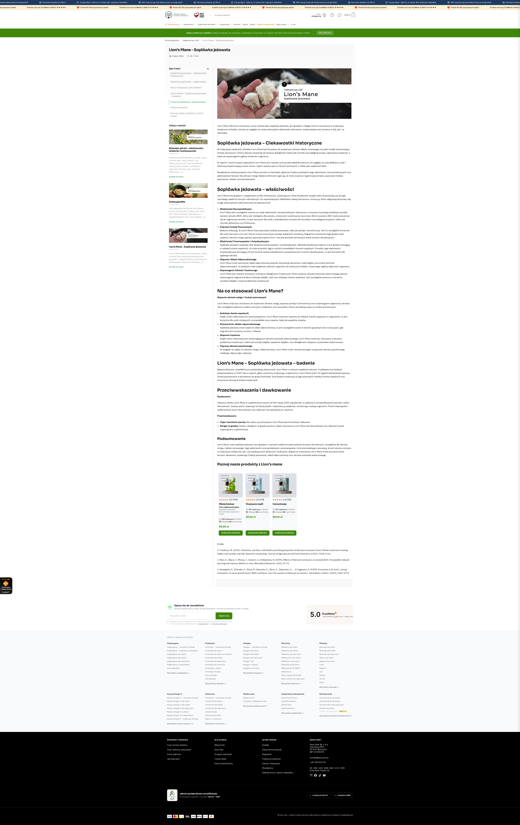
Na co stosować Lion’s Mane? (186, 87)
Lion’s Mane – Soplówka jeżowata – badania (188, 94)
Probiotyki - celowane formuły (218, 647)
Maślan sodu (248, 694)
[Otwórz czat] (340, 15)
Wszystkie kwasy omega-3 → (180, 724)
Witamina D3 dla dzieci (291, 658)
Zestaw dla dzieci (326, 708)
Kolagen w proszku (251, 668)
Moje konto (220, 745)
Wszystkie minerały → (329, 687)
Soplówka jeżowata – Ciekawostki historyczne (188, 74)
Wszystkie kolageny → (253, 673)
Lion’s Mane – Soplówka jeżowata (187, 246)
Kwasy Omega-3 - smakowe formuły (182, 719)
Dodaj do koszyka (230, 533)
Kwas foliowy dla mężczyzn (293, 679)
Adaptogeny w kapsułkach (178, 665)
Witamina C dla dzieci (290, 661)
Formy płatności (174, 754)
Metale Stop (286, 705)
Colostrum (210, 694)
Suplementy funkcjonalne (292, 694)
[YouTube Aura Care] (324, 775)
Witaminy (285, 643)
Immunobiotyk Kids (213, 715)
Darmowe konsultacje (272, 749)
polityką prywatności (219, 624)
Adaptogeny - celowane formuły (181, 647)
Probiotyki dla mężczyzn (215, 661)
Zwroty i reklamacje (271, 763)
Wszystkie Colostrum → (215, 724)
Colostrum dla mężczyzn (215, 708)
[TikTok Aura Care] (320, 775)
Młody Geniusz (226, 504)
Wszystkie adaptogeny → (178, 673)
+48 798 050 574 (318, 762)
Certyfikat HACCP (320, 795)
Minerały (323, 643)
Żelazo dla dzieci (326, 658)
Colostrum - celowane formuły (218, 698)
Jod (320, 672)
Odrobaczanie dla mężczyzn (331, 705)
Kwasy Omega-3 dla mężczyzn (180, 708)
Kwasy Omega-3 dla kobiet (178, 705)
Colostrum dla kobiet (214, 705)
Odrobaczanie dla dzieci (329, 698)
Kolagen (247, 643)
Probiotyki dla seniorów (215, 665)
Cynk (321, 665)
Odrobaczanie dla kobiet (329, 701)
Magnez (322, 668)
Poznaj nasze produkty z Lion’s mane (186, 114)
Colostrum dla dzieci (214, 701)
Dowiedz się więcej (176, 177)
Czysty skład (220, 759)
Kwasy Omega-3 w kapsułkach (180, 715)
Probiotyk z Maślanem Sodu (255, 701)
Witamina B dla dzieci (290, 665)
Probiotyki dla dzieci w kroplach (218, 654)
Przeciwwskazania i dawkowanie (188, 102)
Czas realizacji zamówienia (179, 749)
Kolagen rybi (248, 661)
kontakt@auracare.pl (319, 757)
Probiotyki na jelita (213, 672)
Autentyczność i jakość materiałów (277, 772)
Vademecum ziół (191, 40)
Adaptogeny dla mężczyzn (178, 661)
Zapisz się (224, 616)
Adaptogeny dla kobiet (176, 658)
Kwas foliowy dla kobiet (291, 675)
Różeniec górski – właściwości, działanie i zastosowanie (186, 149)
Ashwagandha (177, 201)
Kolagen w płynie (250, 665)
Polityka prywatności (271, 759)
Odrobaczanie (325, 694)
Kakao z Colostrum (213, 719)
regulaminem (203, 624)
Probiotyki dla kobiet (213, 658)
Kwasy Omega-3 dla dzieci (178, 701)
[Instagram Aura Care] (311, 775)
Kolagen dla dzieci (251, 651)
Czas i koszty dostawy (177, 745)
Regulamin (266, 754)
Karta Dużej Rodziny (224, 763)
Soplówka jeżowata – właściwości (188, 81)
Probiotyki (210, 643)
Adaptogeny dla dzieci (176, 654)
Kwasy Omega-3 (174, 694)
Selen (321, 682)
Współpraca (267, 768)
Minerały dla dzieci (327, 647)
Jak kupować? (173, 759)
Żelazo (322, 675)
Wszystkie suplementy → (292, 713)
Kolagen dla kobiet (251, 654)
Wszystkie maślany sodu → (255, 706)
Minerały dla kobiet (327, 651)
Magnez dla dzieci (327, 661)
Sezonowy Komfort (289, 698)
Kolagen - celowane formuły (255, 647)
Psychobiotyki (211, 675)
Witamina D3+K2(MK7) (290, 668)
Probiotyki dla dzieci (213, 651)
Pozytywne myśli (254, 504)
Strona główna (172, 40)
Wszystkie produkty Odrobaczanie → (335, 716)
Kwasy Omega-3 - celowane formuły (182, 698)
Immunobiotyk (211, 712)
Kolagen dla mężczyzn (252, 658)
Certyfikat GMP (344, 795)
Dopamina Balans (288, 701)
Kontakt (265, 745)
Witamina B (286, 672)
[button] (208, 69)
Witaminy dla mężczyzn (291, 654)
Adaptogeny (172, 643)
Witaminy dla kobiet (289, 651)
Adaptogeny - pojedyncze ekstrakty (182, 651)
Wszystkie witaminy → (291, 683)
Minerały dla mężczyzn (329, 654)
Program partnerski (223, 754)
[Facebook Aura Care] (315, 775)
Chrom (322, 679)
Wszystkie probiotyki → (215, 683)
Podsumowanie (178, 107)
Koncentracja (279, 504)
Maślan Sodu (248, 698)
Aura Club (219, 749)
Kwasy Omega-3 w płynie (178, 712)
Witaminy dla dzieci (289, 647)
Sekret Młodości (288, 708)
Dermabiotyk (210, 679)
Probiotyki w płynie (213, 668)
